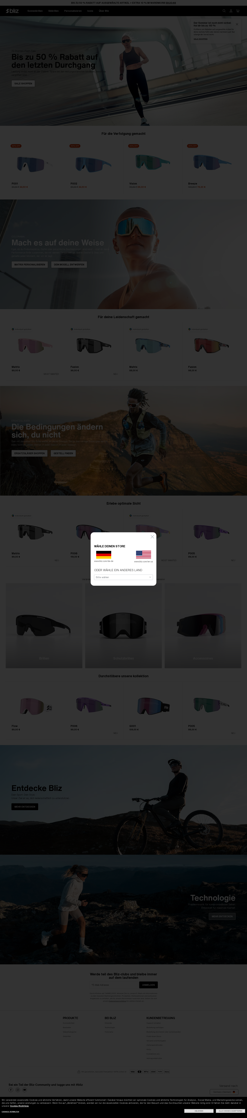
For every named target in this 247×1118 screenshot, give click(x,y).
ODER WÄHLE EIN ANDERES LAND (118, 570)
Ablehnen (199, 1111)
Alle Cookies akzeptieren (230, 1111)
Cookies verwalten (10, 1111)
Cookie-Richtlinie (19, 1106)
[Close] (152, 536)
